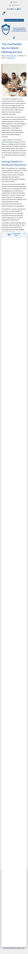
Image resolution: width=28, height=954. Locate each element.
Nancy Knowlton (14, 142)
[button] (3, 14)
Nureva (4, 144)
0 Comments (11, 58)
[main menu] (14, 38)
